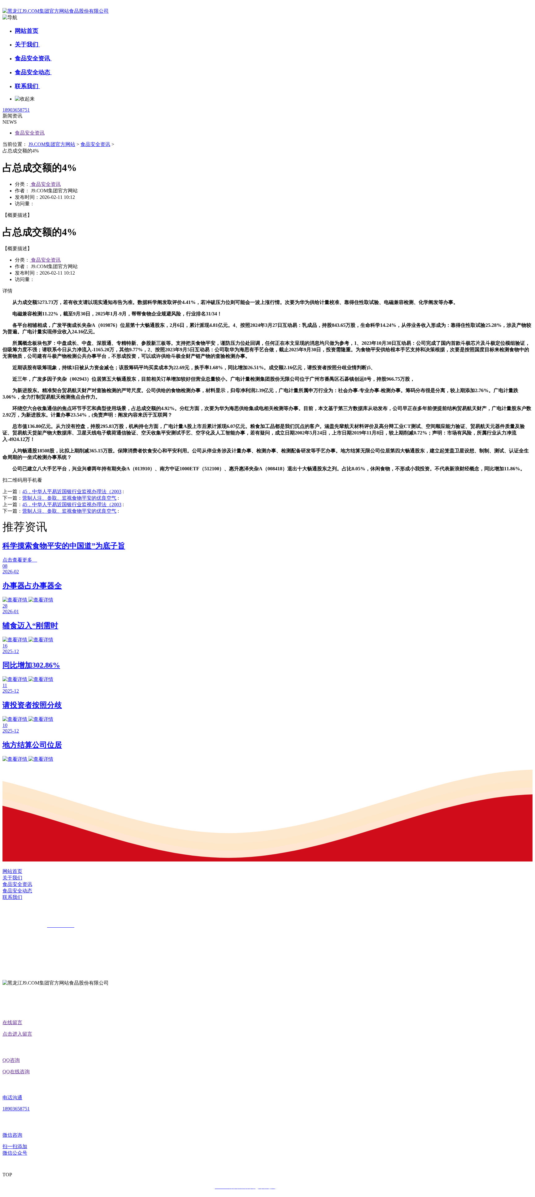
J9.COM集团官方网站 (51, 144)
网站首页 (26, 31)
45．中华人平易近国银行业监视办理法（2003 (71, 491)
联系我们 (27, 86)
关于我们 (27, 44)
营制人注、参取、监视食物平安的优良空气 (69, 498)
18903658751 (16, 110)
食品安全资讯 (33, 58)
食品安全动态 (33, 72)
